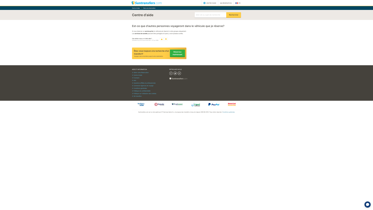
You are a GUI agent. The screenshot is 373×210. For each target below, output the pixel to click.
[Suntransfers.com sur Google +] (179, 73)
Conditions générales (229, 112)
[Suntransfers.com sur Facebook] (171, 73)
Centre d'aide (136, 8)
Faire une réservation (149, 8)
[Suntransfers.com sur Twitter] (175, 73)
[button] (162, 39)
